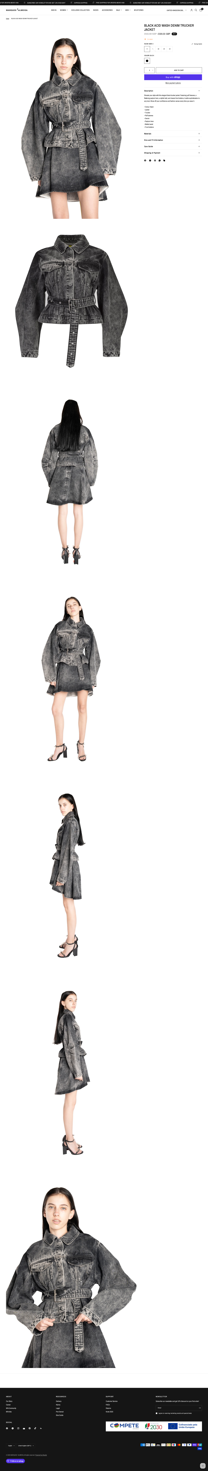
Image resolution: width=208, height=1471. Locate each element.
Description (148, 90)
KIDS (127, 10)
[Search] (196, 10)
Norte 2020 (109, 1411)
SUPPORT (110, 1396)
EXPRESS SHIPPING (32, 3)
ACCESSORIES (107, 10)
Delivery (58, 1401)
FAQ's (108, 1404)
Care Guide (148, 146)
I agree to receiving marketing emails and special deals (175, 1413)
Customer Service (111, 1401)
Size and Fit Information (153, 140)
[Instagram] (20, 1428)
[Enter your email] (199, 1408)
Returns (108, 1408)
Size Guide (59, 1415)
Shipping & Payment (152, 152)
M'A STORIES (138, 10)
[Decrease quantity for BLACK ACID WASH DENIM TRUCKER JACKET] (146, 70)
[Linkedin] (42, 1428)
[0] (200, 10)
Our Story (9, 1401)
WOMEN (63, 10)
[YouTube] (25, 1428)
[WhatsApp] (160, 160)
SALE (118, 10)
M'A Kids (9, 1411)
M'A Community (11, 1408)
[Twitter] (14, 1428)
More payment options (173, 83)
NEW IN (53, 10)
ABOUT (9, 1396)
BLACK (147, 61)
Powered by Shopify (41, 1455)
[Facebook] (145, 160)
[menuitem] (53, 10)
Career (8, 1404)
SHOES (95, 10)
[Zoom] (132, 27)
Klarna (58, 1404)
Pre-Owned (60, 1411)
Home (7, 19)
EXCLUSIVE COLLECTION (80, 10)
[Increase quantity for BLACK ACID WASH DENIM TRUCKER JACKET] (153, 70)
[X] (150, 160)
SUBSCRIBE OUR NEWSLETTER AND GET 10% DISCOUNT (104, 3)
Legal (58, 1408)
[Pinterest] (155, 160)
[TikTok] (37, 1428)
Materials (147, 133)
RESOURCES (61, 1396)
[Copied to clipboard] (164, 160)
